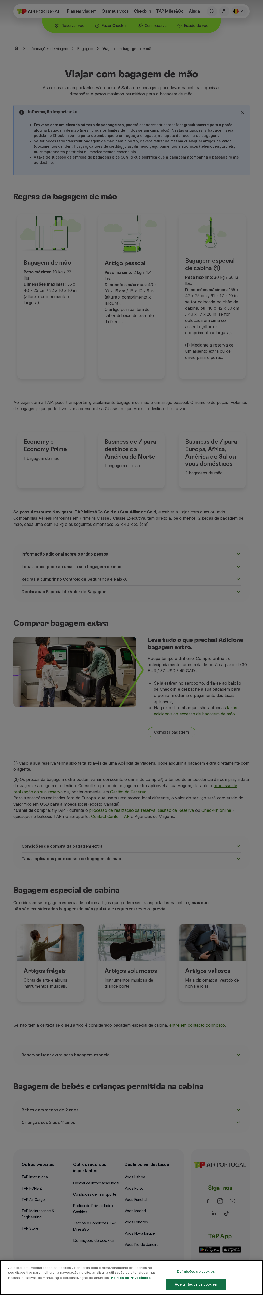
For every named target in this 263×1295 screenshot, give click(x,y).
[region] (131, 1277)
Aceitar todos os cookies (196, 1284)
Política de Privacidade (131, 1278)
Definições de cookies (196, 1271)
